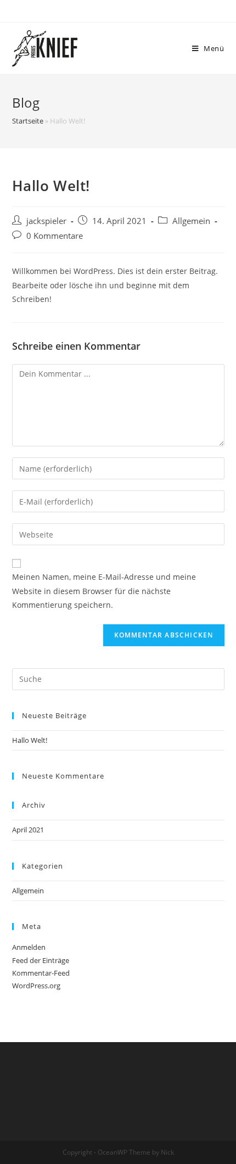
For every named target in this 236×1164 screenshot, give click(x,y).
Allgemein (191, 221)
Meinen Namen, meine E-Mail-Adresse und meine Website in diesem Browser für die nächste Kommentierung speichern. (104, 590)
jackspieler (46, 221)
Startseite (27, 121)
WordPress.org (36, 985)
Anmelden (29, 947)
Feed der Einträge (40, 960)
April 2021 (28, 830)
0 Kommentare (54, 236)
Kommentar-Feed (41, 973)
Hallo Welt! (29, 740)
